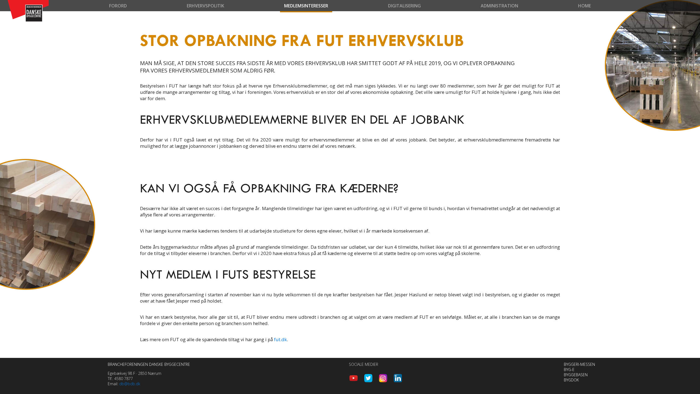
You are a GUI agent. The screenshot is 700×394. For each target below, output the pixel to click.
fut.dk (280, 339)
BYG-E (569, 369)
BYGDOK (571, 380)
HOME (584, 6)
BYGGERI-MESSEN (579, 364)
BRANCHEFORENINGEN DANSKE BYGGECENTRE (149, 364)
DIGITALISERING (404, 6)
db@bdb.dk (129, 383)
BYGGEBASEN (576, 374)
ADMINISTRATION (499, 6)
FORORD (118, 6)
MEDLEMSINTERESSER (306, 6)
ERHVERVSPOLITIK (205, 6)
